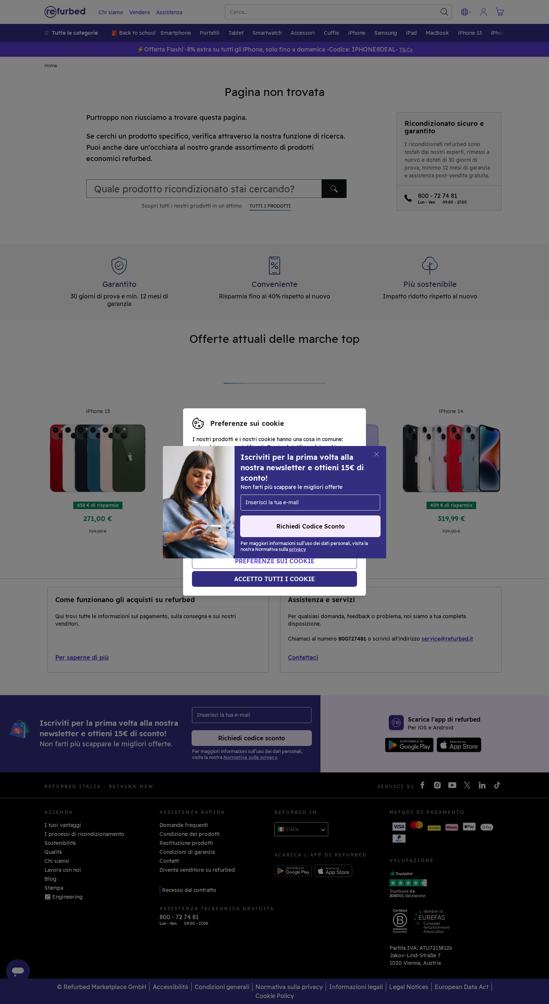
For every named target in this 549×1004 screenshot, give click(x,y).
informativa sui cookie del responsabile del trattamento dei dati (269, 513)
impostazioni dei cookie (283, 494)
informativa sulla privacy (290, 502)
